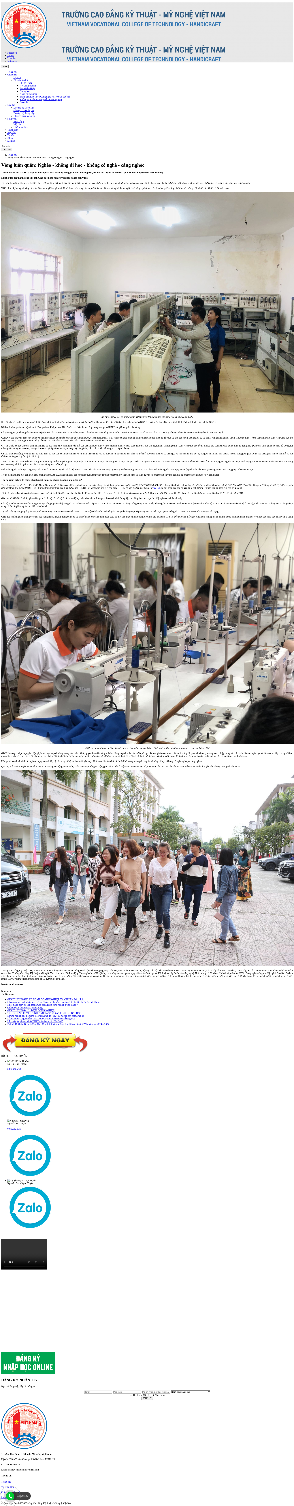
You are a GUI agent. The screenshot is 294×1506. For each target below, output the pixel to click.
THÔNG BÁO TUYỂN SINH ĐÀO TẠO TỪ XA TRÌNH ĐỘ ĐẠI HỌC (44, 1013)
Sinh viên (12, 118)
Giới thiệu (12, 74)
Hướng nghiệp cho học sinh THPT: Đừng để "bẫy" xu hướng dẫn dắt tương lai (45, 1016)
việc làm (156, 488)
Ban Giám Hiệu (27, 88)
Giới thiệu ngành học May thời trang (25, 1007)
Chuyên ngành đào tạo (24, 116)
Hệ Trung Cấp (139, 1395)
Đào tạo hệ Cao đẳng (23, 107)
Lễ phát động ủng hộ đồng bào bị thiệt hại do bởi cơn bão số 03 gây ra (41, 1018)
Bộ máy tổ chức (21, 80)
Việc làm (17, 124)
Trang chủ (12, 155)
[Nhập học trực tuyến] (28, 1373)
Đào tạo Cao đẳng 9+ (23, 110)
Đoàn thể (24, 102)
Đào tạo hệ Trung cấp (23, 113)
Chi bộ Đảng (26, 83)
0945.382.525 (14, 1128)
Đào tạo (11, 105)
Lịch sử (17, 77)
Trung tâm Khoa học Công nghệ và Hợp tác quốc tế (45, 96)
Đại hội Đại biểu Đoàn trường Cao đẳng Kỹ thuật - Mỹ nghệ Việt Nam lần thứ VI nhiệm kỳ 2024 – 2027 (58, 1024)
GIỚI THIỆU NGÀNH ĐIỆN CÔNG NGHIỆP (31, 1010)
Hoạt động (18, 121)
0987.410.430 (14, 1069)
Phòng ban (25, 91)
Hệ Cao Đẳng (158, 1395)
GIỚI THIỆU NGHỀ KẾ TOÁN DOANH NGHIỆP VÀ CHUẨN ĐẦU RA (45, 999)
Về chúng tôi (7, 1487)
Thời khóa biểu (20, 127)
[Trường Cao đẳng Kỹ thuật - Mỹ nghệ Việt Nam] (24, 47)
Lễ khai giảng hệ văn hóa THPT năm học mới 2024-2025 (35, 1021)
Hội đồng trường (28, 85)
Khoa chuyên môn (29, 94)
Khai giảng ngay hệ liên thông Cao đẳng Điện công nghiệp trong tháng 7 (42, 1004)
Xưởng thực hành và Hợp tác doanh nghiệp (41, 99)
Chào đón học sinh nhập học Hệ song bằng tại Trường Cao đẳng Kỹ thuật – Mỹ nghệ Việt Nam (53, 1002)
